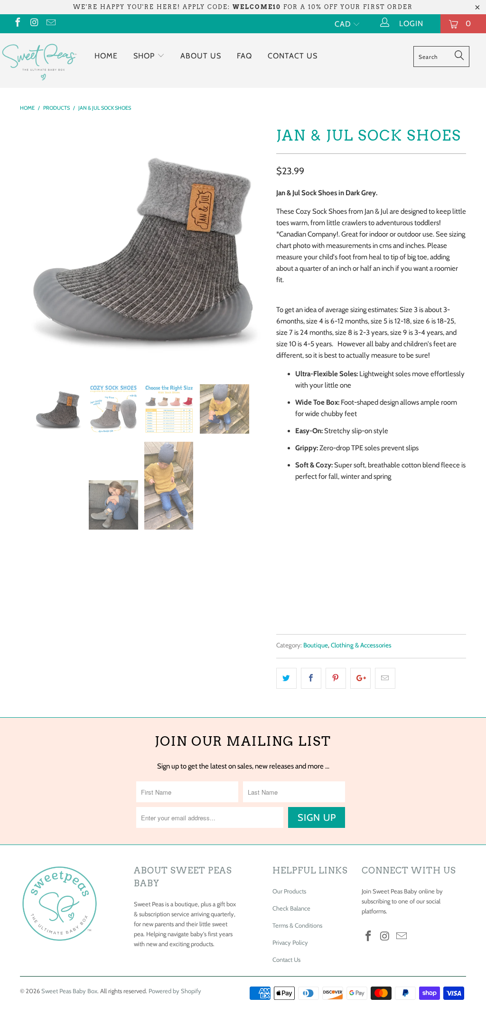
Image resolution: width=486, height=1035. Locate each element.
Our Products (289, 891)
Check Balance (291, 908)
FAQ (244, 55)
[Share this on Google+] (360, 678)
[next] (253, 246)
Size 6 (353, 537)
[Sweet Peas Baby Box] (39, 60)
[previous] (33, 246)
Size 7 (384, 537)
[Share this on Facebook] (311, 678)
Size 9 (447, 537)
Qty (282, 564)
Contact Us (293, 55)
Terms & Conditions (297, 925)
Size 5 (321, 537)
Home (106, 55)
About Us (200, 55)
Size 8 (416, 537)
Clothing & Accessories (361, 645)
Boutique (315, 645)
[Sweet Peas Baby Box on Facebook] (17, 23)
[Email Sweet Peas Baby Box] (50, 23)
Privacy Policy (290, 942)
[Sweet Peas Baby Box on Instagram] (33, 23)
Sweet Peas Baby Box (69, 991)
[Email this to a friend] (385, 678)
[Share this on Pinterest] (336, 678)
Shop (145, 55)
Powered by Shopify (175, 991)
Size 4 (290, 537)
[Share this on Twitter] (286, 678)
